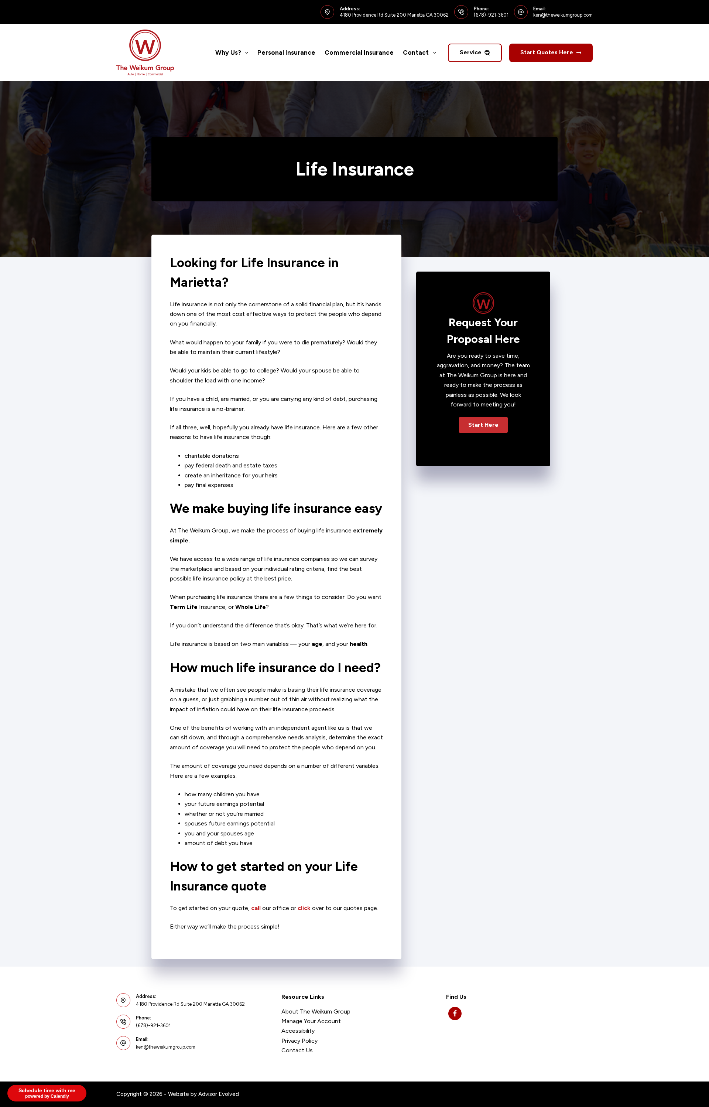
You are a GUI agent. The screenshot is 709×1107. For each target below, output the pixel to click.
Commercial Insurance (359, 52)
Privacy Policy (299, 1040)
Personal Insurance (286, 52)
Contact (416, 52)
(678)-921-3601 (491, 15)
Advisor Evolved (218, 1094)
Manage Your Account (311, 1021)
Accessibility (298, 1030)
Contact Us (297, 1050)
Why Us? (228, 52)
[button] (483, 425)
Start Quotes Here (546, 52)
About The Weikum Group (315, 1011)
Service (471, 52)
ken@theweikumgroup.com (563, 15)
